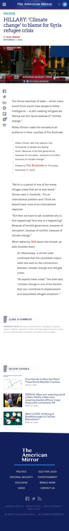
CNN (33, 241)
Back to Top (34, 509)
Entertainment (47, 477)
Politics (21, 471)
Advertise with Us (14, 506)
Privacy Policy (33, 506)
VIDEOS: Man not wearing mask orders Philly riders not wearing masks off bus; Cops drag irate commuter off (45, 398)
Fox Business (35, 165)
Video (21, 488)
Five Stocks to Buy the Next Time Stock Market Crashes (42, 380)
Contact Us (48, 488)
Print (4, 125)
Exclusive (21, 482)
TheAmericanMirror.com (34, 455)
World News (48, 482)
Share (4, 91)
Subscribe (64, 4)
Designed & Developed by (34, 518)
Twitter (33, 499)
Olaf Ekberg (13, 37)
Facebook (27, 499)
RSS (39, 499)
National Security (21, 477)
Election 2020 (48, 471)
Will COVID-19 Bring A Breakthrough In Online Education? (40, 416)
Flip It (4, 114)
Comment (4, 119)
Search (59, 4)
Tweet (4, 97)
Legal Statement (52, 506)
